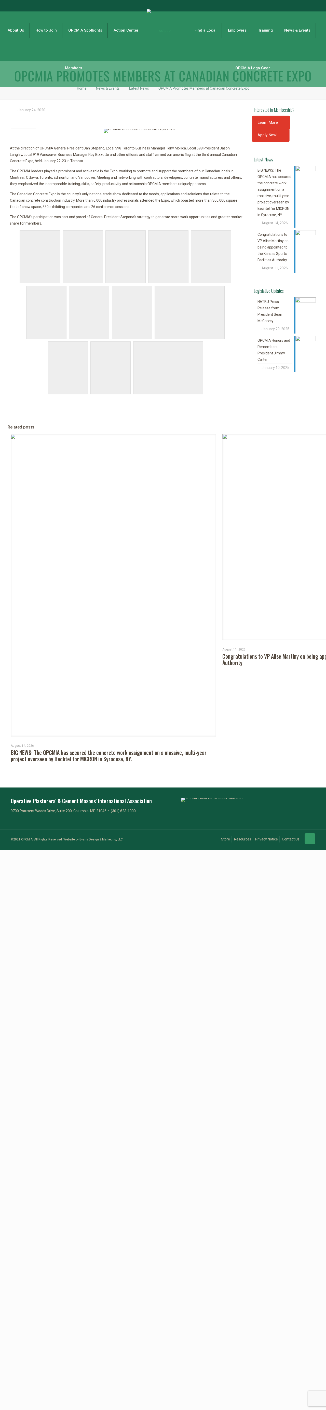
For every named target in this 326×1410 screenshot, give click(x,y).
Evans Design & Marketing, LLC (101, 839)
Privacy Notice (266, 839)
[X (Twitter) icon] (296, 6)
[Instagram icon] (308, 6)
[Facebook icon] (289, 6)
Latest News (139, 88)
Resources (242, 839)
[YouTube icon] (302, 6)
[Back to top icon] (310, 838)
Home (82, 88)
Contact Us (291, 839)
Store (225, 839)
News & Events (108, 88)
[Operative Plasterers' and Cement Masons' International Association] (163, 30)
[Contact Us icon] (315, 6)
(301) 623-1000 (123, 811)
